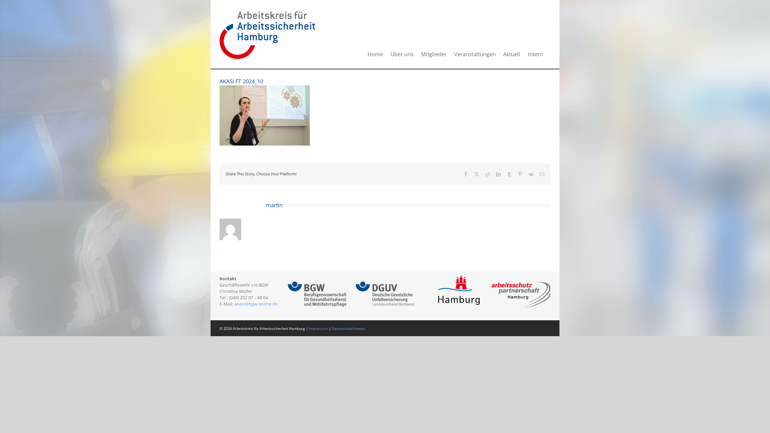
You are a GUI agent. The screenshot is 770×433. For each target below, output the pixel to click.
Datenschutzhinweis (348, 328)
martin (274, 205)
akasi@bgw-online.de (256, 304)
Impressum (318, 328)
